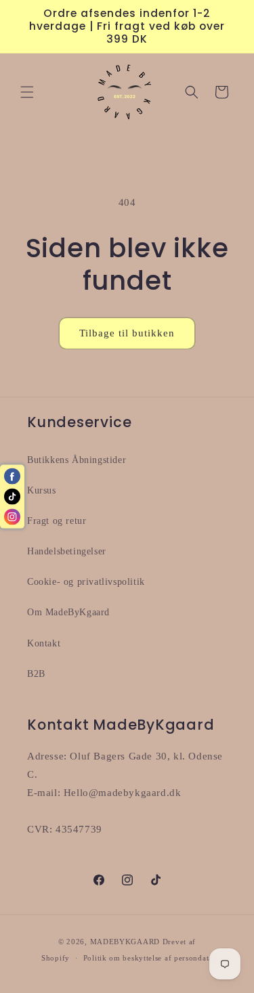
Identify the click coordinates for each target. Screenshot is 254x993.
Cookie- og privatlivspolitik (86, 582)
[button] (27, 92)
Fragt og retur (56, 521)
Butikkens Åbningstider (76, 460)
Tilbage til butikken (127, 333)
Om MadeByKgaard (68, 612)
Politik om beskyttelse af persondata (148, 958)
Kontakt (43, 643)
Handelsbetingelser (66, 551)
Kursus (41, 490)
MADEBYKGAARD (125, 941)
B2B (36, 674)
